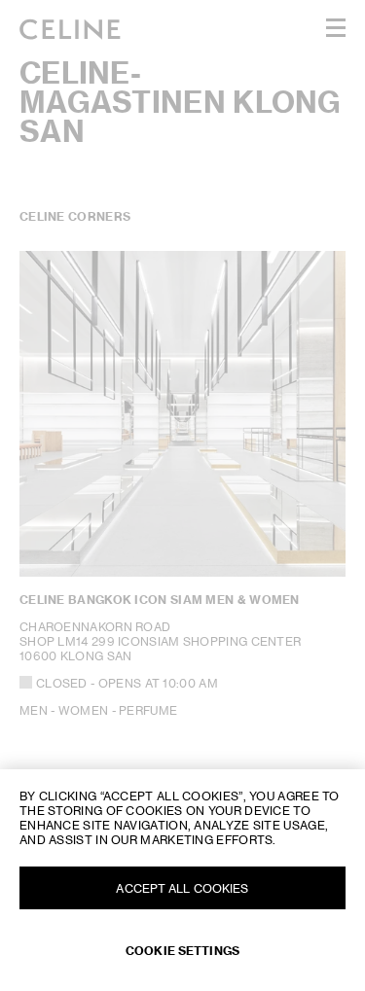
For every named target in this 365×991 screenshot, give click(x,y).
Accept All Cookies (182, 888)
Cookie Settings (182, 950)
